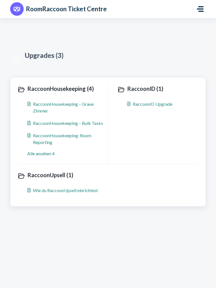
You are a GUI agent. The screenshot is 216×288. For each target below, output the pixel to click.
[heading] (61, 89)
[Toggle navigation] (200, 9)
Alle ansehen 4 (41, 153)
